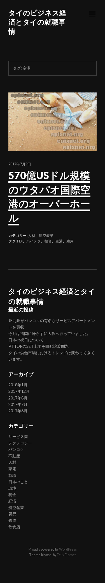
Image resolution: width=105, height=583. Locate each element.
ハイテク (33, 241)
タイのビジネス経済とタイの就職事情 (37, 21)
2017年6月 (17, 410)
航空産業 (46, 236)
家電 (12, 468)
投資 (48, 241)
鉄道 (12, 520)
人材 (31, 236)
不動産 (14, 455)
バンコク (16, 449)
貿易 (12, 513)
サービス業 (18, 436)
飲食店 (14, 526)
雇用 (70, 241)
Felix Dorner (66, 555)
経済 (12, 501)
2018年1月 (17, 384)
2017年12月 (19, 391)
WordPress (68, 549)
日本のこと (18, 481)
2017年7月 (17, 404)
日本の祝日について (26, 339)
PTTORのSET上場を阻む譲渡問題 (38, 346)
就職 (12, 475)
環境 (12, 488)
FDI (20, 241)
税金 (12, 494)
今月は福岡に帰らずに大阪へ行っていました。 (49, 333)
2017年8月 (17, 398)
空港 (59, 241)
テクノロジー (20, 443)
